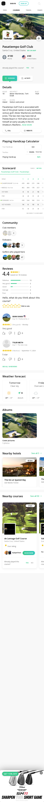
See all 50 (34, 496)
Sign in (13, 3)
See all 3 (35, 453)
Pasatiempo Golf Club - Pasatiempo (15, 172)
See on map (31, 50)
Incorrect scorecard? (35, 213)
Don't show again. (22, 800)
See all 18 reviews (9, 367)
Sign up (24, 3)
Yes (27, 68)
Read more (27, 125)
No (32, 68)
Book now (28, 553)
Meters (39, 168)
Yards (32, 168)
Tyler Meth (17, 342)
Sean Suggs (17, 316)
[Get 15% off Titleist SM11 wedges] (22, 786)
